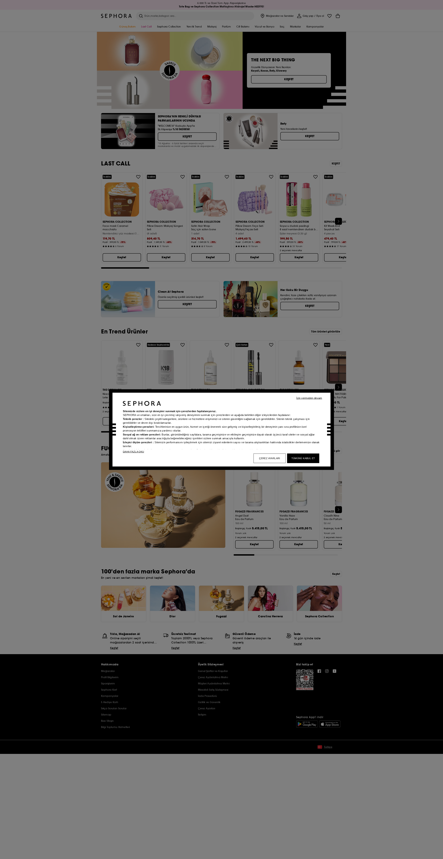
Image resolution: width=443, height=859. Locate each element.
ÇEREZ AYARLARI (269, 458)
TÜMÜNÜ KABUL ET (303, 458)
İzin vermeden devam (309, 397)
